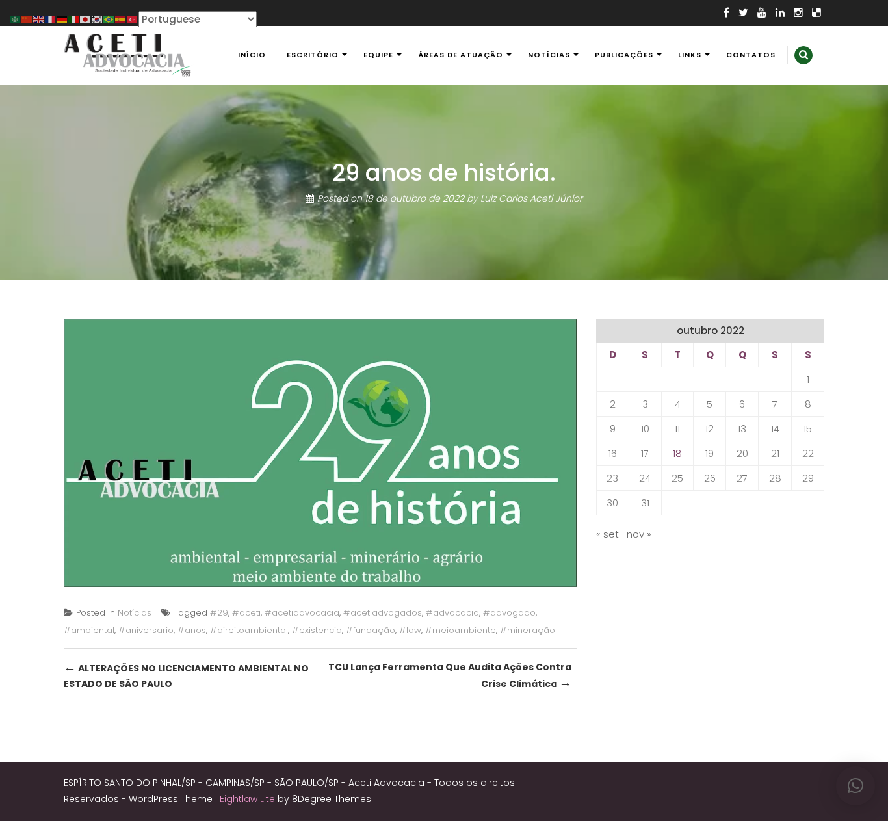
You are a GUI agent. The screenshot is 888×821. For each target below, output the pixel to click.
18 (677, 453)
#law (410, 630)
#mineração (527, 630)
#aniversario (146, 630)
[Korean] (97, 18)
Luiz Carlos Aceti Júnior (531, 198)
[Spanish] (121, 18)
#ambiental (89, 630)
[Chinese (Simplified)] (27, 18)
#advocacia (452, 612)
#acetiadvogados (382, 612)
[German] (62, 18)
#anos (191, 630)
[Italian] (74, 18)
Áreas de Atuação (460, 54)
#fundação (370, 630)
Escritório (313, 54)
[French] (51, 18)
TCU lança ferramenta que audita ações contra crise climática (449, 676)
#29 (219, 612)
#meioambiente (460, 630)
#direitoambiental (249, 630)
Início (252, 54)
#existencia (317, 630)
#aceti (246, 612)
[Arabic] (15, 18)
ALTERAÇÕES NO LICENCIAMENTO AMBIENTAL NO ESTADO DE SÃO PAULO (186, 674)
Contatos (751, 54)
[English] (39, 18)
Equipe (378, 54)
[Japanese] (86, 18)
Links (689, 54)
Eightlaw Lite (249, 798)
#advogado (509, 612)
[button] (855, 785)
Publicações (624, 54)
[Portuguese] (109, 18)
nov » (639, 534)
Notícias (549, 54)
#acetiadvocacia (302, 612)
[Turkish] (132, 18)
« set (607, 534)
